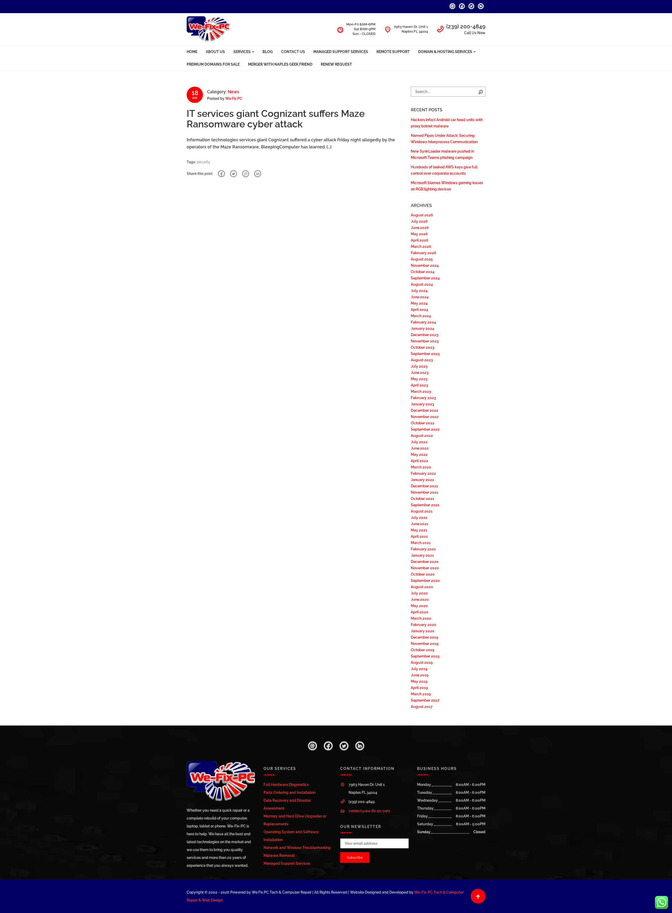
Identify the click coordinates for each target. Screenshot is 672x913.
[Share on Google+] (245, 173)
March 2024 (421, 316)
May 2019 (419, 681)
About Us (215, 52)
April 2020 (419, 612)
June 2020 (420, 599)
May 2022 (419, 454)
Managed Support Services (340, 52)
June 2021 (419, 524)
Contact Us (293, 52)
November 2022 (425, 417)
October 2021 (422, 499)
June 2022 (420, 448)
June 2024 (420, 297)
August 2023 (422, 360)
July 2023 (419, 366)
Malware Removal (279, 855)
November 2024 (425, 265)
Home (192, 52)
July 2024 (419, 291)
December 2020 (425, 562)
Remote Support (393, 52)
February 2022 (423, 473)
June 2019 (419, 675)
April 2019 (419, 688)
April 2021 (419, 536)
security (203, 162)
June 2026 (420, 228)
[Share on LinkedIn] (257, 173)
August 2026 (422, 215)
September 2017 (425, 700)
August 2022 (422, 436)
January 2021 (422, 555)
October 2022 (422, 423)
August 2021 (422, 511)
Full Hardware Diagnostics (286, 784)
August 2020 (422, 587)
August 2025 (422, 259)
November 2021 (424, 492)
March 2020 (421, 618)
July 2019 (419, 669)
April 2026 (419, 240)
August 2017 (422, 707)
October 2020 (423, 574)
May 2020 (419, 606)
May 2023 (419, 379)
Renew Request (336, 64)
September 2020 (425, 580)
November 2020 (425, 568)
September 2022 (425, 429)
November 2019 (424, 643)
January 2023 (422, 404)
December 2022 (424, 410)
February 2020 (423, 625)
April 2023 (419, 385)
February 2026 (423, 253)
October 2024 (422, 272)
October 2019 (422, 650)
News (233, 91)
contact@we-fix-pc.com (369, 811)
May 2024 (419, 303)
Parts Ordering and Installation (290, 792)
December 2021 (424, 486)
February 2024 (423, 322)
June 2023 (420, 373)
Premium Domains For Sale (213, 64)
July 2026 (419, 221)
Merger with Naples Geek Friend (280, 64)
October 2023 (422, 347)
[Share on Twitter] (233, 173)
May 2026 (419, 234)
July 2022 (419, 442)
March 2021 (421, 543)
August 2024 (422, 284)
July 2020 (419, 593)
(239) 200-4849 (465, 26)
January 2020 (422, 631)
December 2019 (424, 637)
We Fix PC (233, 98)
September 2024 (425, 278)
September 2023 (425, 354)
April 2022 (419, 461)
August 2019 (422, 662)
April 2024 (419, 309)
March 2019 (421, 694)
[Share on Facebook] (221, 173)
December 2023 (424, 335)
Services (242, 52)
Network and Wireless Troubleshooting (297, 848)
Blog (267, 52)
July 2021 (419, 517)
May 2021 (419, 530)
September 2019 (425, 656)
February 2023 (423, 398)
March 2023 (421, 391)
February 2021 (423, 549)
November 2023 (425, 341)
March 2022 (421, 467)
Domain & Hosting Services (445, 52)
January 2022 (422, 480)
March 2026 (421, 246)
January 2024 (422, 328)
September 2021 (425, 505)
